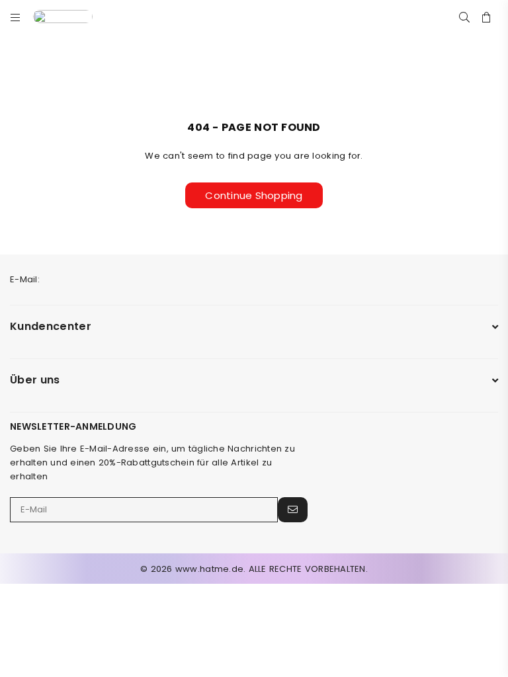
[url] (72, 16)
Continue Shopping (253, 195)
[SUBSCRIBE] (293, 509)
